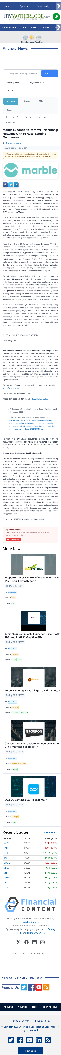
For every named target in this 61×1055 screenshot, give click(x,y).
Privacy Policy (42, 1020)
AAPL (6, 848)
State (33, 27)
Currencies (29, 117)
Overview (10, 117)
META (6, 867)
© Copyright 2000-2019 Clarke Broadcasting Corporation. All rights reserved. (30, 1028)
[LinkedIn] (34, 943)
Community (43, 6)
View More (49, 832)
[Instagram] (42, 943)
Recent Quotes (12, 82)
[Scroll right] (58, 6)
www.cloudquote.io (30, 922)
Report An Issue (49, 1007)
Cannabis (15, 654)
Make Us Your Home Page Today (22, 977)
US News (46, 27)
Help (34, 1007)
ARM (14, 660)
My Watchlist (35, 82)
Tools (9, 110)
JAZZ (20, 660)
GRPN (15, 769)
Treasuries (10, 122)
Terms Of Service (36, 932)
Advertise (22, 1007)
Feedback (30, 1050)
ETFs (41, 101)
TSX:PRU (24, 713)
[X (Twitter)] (18, 943)
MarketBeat (12, 592)
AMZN (6, 843)
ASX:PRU (16, 713)
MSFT (6, 872)
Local (23, 27)
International (43, 117)
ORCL (6, 882)
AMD (6, 853)
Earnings (15, 707)
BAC (6, 857)
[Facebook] (26, 943)
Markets (11, 101)
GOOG (7, 862)
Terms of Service (20, 1020)
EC (14, 603)
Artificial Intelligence (19, 764)
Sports (24, 6)
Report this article (13, 539)
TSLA (6, 887)
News (7, 6)
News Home (9, 27)
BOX (14, 822)
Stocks (27, 101)
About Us (8, 1007)
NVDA (6, 877)
